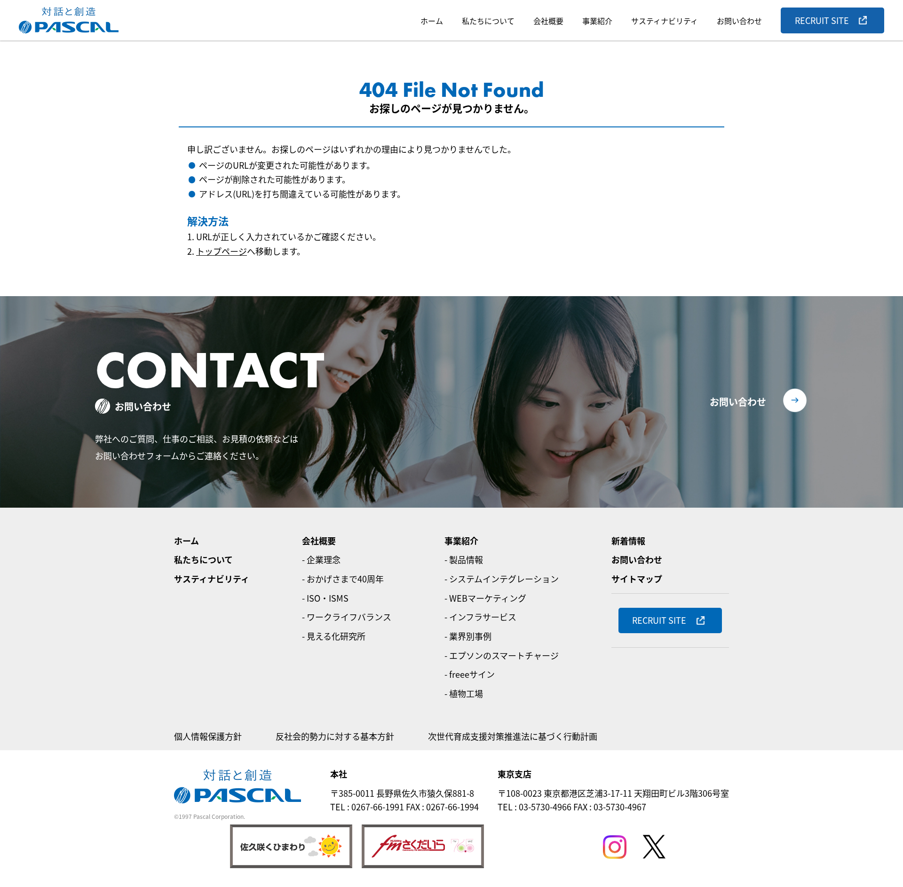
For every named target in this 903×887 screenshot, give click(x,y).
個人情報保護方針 (208, 736)
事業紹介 (597, 20)
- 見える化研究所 (333, 636)
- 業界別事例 (467, 636)
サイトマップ (636, 579)
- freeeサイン (469, 674)
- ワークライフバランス (346, 617)
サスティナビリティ (664, 20)
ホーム (431, 20)
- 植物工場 (463, 693)
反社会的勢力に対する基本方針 (335, 736)
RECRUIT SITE (822, 20)
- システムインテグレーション (501, 579)
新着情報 (628, 540)
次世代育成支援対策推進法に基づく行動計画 (512, 736)
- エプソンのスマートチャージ (501, 655)
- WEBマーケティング (485, 598)
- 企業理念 (321, 559)
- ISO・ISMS (325, 598)
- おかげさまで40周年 (343, 579)
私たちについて (488, 20)
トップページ (221, 251)
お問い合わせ (739, 20)
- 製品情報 (463, 559)
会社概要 (548, 20)
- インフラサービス (480, 617)
